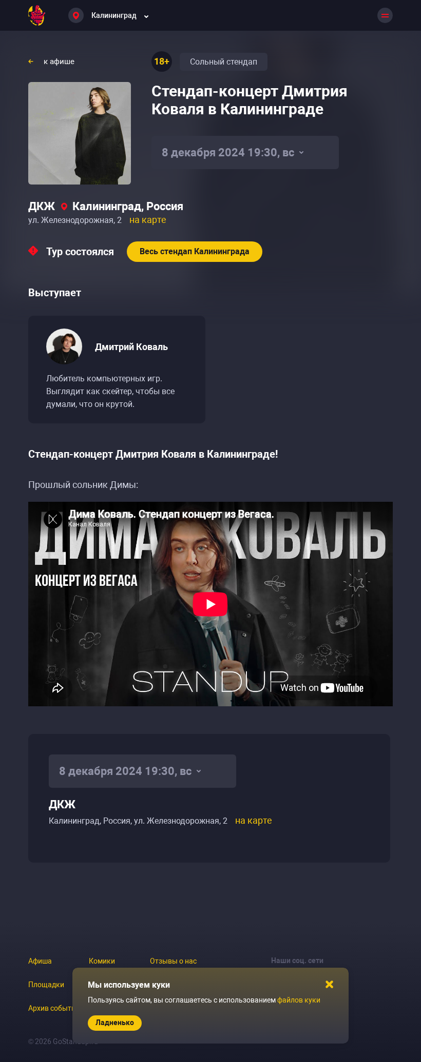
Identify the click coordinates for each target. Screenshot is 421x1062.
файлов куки (298, 1000)
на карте (147, 219)
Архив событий (54, 1008)
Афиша (40, 961)
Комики (102, 961)
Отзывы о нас (173, 961)
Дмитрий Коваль (131, 346)
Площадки (46, 985)
